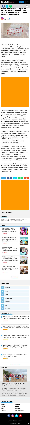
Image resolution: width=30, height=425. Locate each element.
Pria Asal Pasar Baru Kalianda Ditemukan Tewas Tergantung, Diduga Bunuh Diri (14, 389)
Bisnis (2, 408)
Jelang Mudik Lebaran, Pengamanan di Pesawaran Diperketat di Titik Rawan (10, 268)
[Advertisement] (15, 92)
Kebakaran (7, 294)
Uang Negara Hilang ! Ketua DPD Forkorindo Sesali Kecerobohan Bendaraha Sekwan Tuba (16, 327)
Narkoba (3, 406)
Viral (6, 305)
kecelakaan (8, 308)
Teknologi (7, 301)
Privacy (19, 420)
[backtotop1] (28, 423)
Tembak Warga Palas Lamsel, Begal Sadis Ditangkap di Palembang (15, 355)
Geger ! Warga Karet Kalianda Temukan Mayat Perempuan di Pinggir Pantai (13, 384)
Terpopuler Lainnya (15, 364)
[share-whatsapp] (20, 178)
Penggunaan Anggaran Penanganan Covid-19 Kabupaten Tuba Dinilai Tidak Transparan (16, 336)
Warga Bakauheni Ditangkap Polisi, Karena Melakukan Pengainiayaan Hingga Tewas (15, 346)
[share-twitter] (15, 178)
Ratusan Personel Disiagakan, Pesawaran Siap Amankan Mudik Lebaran (10, 249)
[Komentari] (26, 178)
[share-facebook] (9, 178)
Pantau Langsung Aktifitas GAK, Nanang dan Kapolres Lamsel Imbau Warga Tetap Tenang (16, 317)
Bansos (17, 406)
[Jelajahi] (28, 2)
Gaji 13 (6, 291)
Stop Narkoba (8, 298)
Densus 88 (17, 408)
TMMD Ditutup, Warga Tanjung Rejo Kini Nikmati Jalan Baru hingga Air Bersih (10, 258)
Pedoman (15, 420)
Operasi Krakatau (19, 411)
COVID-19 (7, 287)
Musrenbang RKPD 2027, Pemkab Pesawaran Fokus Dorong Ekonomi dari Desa (10, 239)
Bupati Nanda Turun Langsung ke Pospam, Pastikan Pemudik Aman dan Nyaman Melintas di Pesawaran (10, 229)
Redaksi (10, 420)
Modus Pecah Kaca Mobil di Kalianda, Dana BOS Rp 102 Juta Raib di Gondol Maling (14, 394)
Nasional (17, 404)
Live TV (21, 2)
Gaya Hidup (3, 411)
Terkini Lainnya (15, 277)
